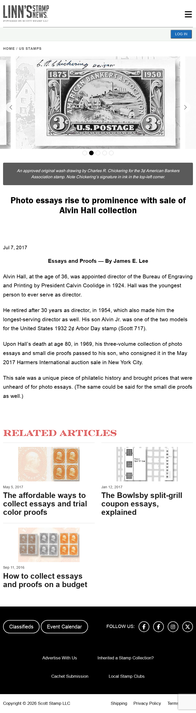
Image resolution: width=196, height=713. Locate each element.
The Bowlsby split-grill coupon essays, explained (141, 503)
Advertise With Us (59, 658)
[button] (11, 107)
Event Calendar (64, 626)
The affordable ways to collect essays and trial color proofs (45, 503)
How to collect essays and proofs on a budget (45, 580)
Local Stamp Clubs (127, 676)
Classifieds (21, 626)
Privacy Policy (147, 703)
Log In (181, 34)
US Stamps (30, 48)
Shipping (119, 703)
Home (9, 48)
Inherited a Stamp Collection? (125, 658)
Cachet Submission (69, 676)
